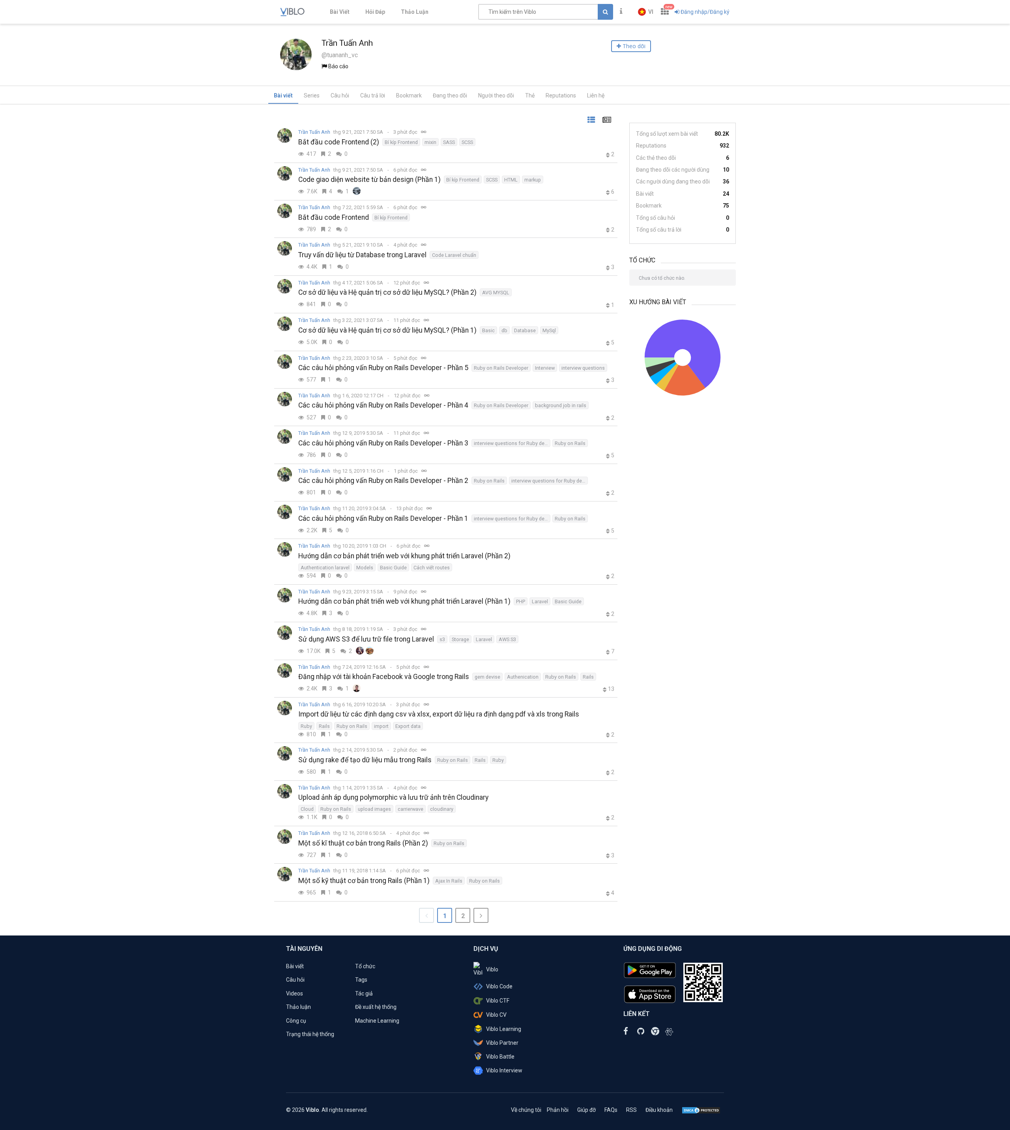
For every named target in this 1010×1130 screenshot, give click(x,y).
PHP (520, 601)
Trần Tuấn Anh (314, 132)
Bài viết (283, 95)
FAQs (610, 1110)
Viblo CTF (497, 1000)
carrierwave (410, 809)
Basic (488, 330)
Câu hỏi (340, 95)
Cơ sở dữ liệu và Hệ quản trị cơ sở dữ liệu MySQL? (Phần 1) (387, 330)
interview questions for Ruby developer (512, 443)
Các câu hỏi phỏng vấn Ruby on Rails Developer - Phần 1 (383, 518)
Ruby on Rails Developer (501, 368)
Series (312, 95)
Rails (588, 677)
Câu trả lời (372, 95)
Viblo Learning (503, 1029)
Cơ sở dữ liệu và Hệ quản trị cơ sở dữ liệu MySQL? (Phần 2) (387, 292)
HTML (511, 180)
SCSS (467, 142)
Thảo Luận (414, 12)
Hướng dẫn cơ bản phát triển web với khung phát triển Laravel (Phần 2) (404, 556)
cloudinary (441, 809)
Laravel (540, 601)
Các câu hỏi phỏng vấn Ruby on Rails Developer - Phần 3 (383, 443)
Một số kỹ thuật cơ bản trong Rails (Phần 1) (364, 881)
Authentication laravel (325, 568)
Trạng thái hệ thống (310, 1034)
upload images (374, 809)
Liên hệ (595, 95)
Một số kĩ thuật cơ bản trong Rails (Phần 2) (363, 843)
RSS (631, 1110)
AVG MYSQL (495, 293)
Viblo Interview (504, 1070)
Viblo (492, 969)
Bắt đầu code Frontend (333, 217)
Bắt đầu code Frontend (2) (338, 142)
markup (532, 180)
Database (525, 330)
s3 (442, 639)
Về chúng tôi (526, 1110)
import (381, 726)
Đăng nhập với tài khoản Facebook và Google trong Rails (383, 677)
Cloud (307, 809)
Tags (361, 980)
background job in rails (560, 405)
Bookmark (409, 95)
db (504, 330)
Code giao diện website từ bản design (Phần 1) (369, 179)
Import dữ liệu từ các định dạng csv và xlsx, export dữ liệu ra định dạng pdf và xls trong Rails (438, 714)
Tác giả (364, 993)
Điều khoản (659, 1110)
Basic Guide (393, 568)
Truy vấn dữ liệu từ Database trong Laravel (362, 255)
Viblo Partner (502, 1043)
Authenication (523, 677)
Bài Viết (340, 12)
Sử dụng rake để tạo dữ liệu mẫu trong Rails (365, 760)
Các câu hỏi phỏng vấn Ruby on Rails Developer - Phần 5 (383, 368)
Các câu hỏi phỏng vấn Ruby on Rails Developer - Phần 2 (383, 481)
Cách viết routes (431, 568)
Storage (460, 639)
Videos (294, 993)
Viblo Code (499, 986)
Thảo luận (298, 1007)
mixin (430, 142)
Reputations (561, 95)
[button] (646, 12)
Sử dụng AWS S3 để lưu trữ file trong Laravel (366, 639)
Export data (408, 726)
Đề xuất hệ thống (376, 1007)
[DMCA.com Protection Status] (701, 1110)
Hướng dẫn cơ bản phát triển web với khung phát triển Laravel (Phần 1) (404, 601)
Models (364, 568)
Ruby (306, 726)
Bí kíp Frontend (401, 142)
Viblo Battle (500, 1056)
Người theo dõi (496, 95)
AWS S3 (507, 639)
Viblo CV (496, 1015)
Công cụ (296, 1021)
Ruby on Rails (570, 443)
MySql (549, 330)
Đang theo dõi (450, 95)
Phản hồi (558, 1110)
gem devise (487, 677)
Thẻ (530, 95)
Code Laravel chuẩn (454, 255)
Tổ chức (365, 966)
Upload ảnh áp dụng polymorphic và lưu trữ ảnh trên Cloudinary (393, 797)
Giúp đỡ (586, 1110)
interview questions (583, 368)
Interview (545, 368)
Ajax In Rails (448, 881)
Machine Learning (377, 1021)
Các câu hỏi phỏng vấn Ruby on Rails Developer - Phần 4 (383, 405)
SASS (449, 142)
